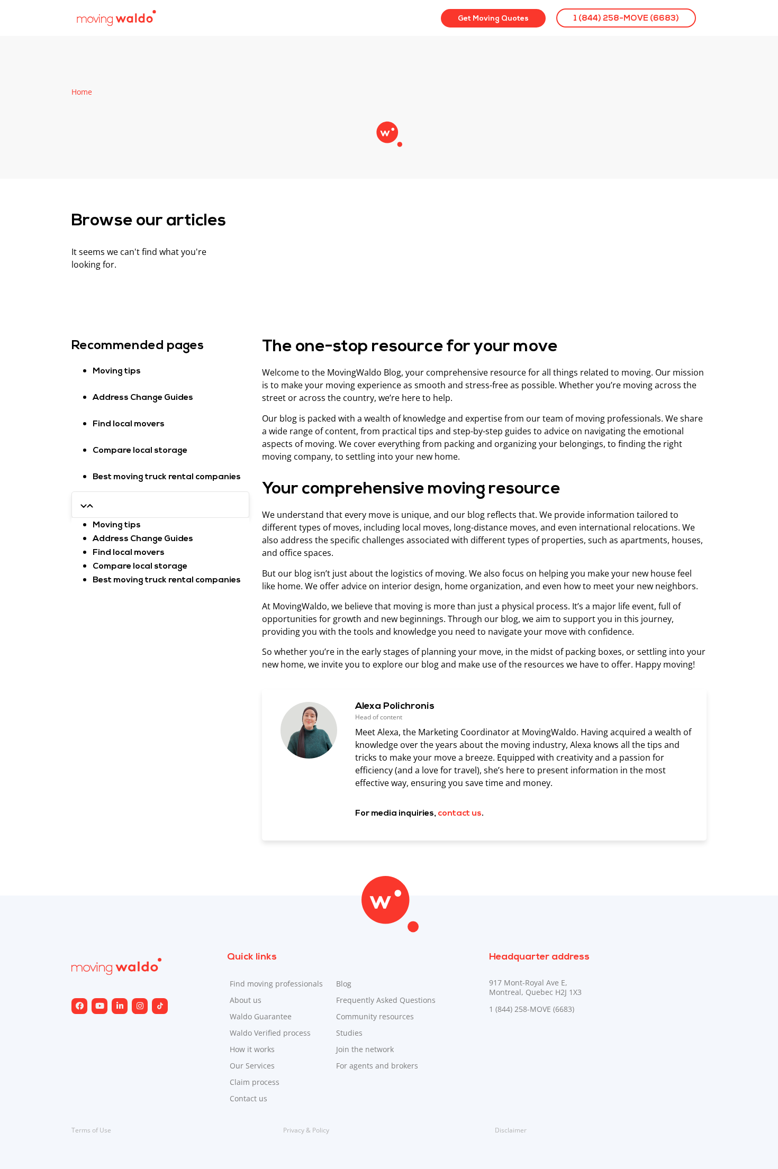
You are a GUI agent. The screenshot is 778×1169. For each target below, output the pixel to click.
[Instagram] (120, 1006)
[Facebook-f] (79, 1006)
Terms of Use (91, 1130)
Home (81, 92)
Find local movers (129, 424)
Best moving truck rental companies (167, 477)
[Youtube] (99, 1006)
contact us (460, 813)
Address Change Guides (143, 398)
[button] (160, 504)
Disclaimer (511, 1130)
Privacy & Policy (306, 1130)
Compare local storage (140, 450)
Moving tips (117, 371)
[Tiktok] (160, 1006)
